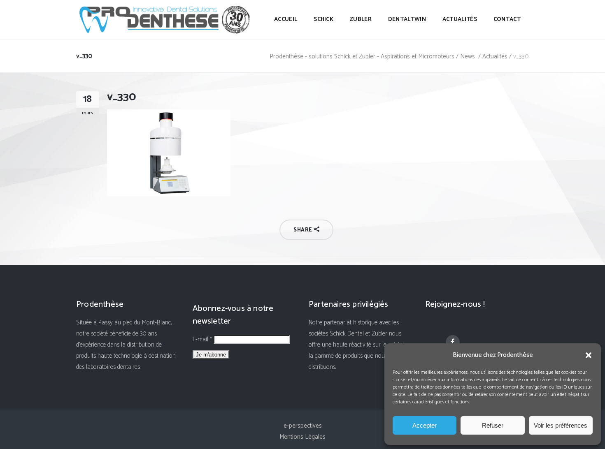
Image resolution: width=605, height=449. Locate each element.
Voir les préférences (560, 425)
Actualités (494, 56)
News (467, 56)
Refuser (492, 425)
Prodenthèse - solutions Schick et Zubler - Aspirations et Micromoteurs (362, 56)
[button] (588, 355)
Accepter (424, 425)
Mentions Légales (302, 437)
